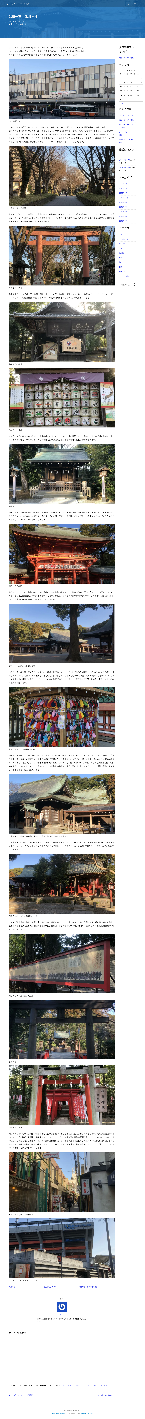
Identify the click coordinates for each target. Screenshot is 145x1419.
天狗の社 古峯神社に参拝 (88, 1287)
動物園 (121, 253)
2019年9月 (123, 202)
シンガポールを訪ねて (127, 115)
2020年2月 (123, 188)
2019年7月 (123, 212)
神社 (13, 24)
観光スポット (21, 24)
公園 (120, 248)
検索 (134, 285)
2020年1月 (123, 193)
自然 (120, 267)
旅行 (120, 258)
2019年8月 (123, 207)
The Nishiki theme (59, 1414)
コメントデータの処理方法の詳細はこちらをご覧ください (86, 1385)
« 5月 (121, 103)
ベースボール (124, 239)
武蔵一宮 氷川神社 (126, 58)
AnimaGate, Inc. (86, 1414)
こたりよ (61, 1314)
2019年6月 (123, 216)
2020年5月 (123, 184)
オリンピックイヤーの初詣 (127, 133)
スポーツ (122, 234)
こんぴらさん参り (50, 1287)
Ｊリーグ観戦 (124, 276)
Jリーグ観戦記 (124, 160)
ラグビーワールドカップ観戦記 (127, 126)
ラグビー (122, 244)
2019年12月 (123, 198)
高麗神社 (12, 1287)
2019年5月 (123, 221)
